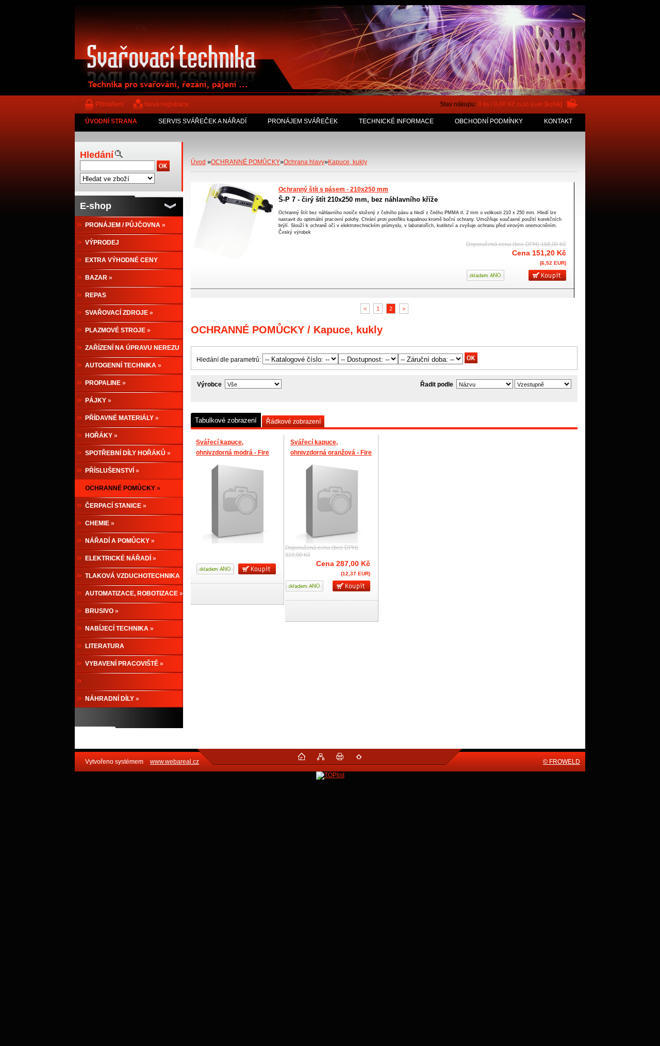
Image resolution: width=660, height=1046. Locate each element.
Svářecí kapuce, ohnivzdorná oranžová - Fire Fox (331, 452)
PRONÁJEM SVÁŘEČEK (303, 121)
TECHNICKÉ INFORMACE (396, 121)
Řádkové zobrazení (293, 421)
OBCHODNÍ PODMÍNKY (489, 121)
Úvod (198, 162)
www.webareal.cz (174, 761)
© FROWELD (561, 761)
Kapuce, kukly (347, 162)
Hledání (96, 155)
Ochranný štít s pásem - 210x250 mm (333, 189)
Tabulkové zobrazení (226, 420)
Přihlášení (109, 104)
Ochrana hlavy (304, 162)
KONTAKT (558, 121)
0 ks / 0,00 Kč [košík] (520, 104)
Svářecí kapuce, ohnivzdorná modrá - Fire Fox (232, 452)
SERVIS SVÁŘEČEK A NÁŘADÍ (202, 121)
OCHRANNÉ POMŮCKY (245, 162)
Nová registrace (166, 104)
